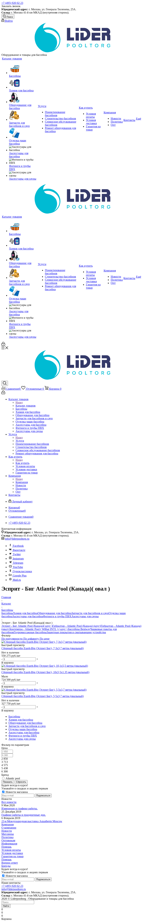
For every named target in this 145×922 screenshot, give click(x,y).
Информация (9, 843)
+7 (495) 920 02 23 (12, 2)
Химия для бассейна (25, 613)
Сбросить (21, 782)
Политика (7, 837)
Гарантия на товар (12, 856)
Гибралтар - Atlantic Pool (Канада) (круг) (76, 625)
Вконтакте (19, 550)
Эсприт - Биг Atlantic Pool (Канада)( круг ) (26, 625)
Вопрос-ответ (9, 862)
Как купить (22, 463)
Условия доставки (12, 853)
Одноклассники (22, 571)
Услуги (20, 440)
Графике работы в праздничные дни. (23, 814)
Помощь (6, 846)
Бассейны (7, 613)
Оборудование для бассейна (54, 613)
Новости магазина (16, 792)
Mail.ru (17, 579)
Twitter (17, 554)
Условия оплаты (11, 849)
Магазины (7, 834)
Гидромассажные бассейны (30, 632)
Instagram (18, 558)
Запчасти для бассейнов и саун (90, 613)
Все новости (8, 802)
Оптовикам (8, 840)
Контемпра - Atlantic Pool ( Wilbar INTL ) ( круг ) (38, 629)
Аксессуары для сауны (85, 616)
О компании (8, 827)
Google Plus (20, 575)
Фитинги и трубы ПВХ (57, 616)
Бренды (6, 865)
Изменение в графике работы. (19, 808)
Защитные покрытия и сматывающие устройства (76, 632)
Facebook (18, 545)
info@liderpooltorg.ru (17, 538)
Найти (6, 906)
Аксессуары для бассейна (27, 616)
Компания (22, 482)
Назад (19, 402)
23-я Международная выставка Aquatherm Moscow (31, 821)
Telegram (18, 562)
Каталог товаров (26, 405)
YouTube (18, 567)
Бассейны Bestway (78, 629)
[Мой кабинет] (3, 344)
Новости (6, 830)
